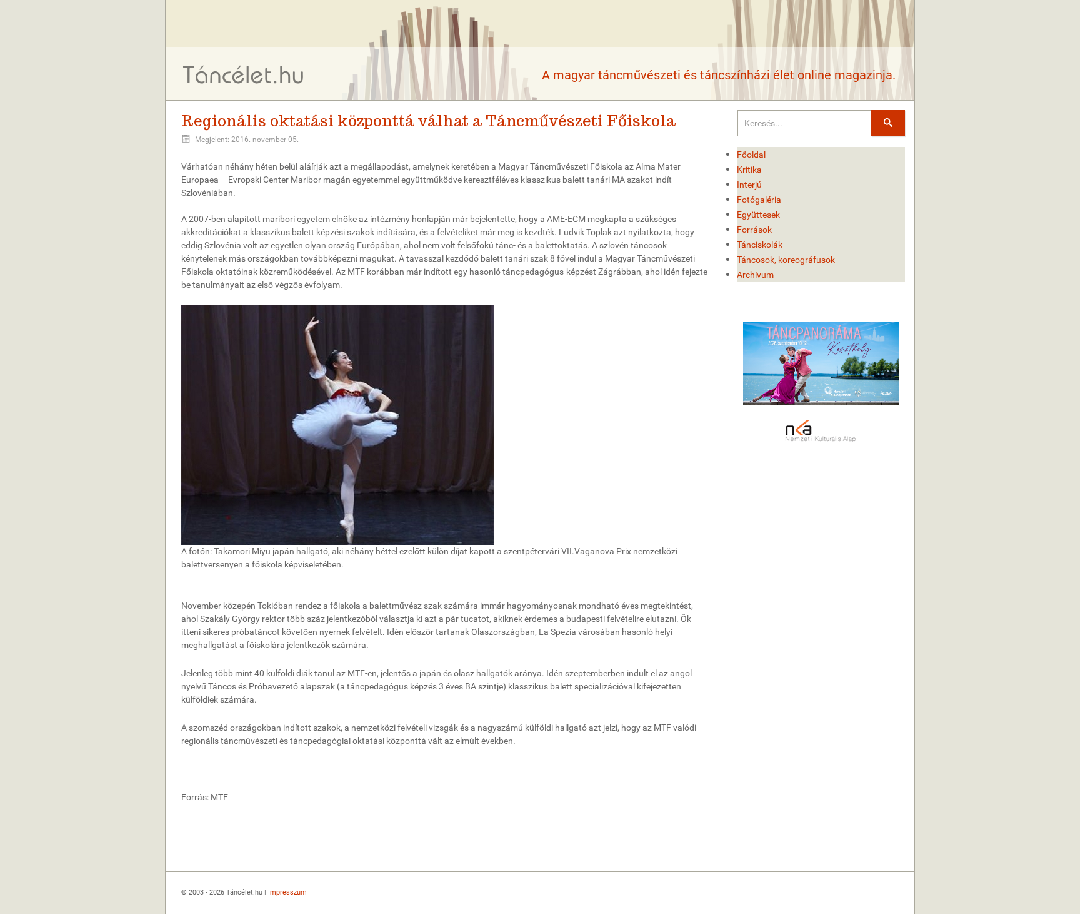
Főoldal (751, 155)
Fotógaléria (759, 200)
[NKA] (821, 431)
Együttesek (758, 215)
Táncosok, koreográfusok (786, 260)
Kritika (749, 170)
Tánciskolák (759, 245)
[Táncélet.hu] (244, 74)
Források (754, 230)
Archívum (755, 275)
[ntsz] (821, 363)
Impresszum (287, 892)
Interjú (749, 185)
